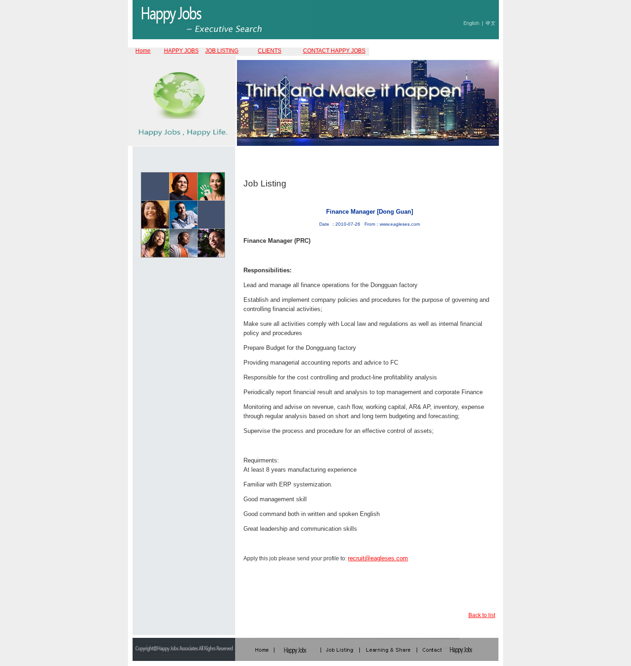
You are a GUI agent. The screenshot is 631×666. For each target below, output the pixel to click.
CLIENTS (269, 51)
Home (143, 51)
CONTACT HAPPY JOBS (334, 51)
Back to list (481, 615)
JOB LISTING (221, 51)
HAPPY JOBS (181, 51)
